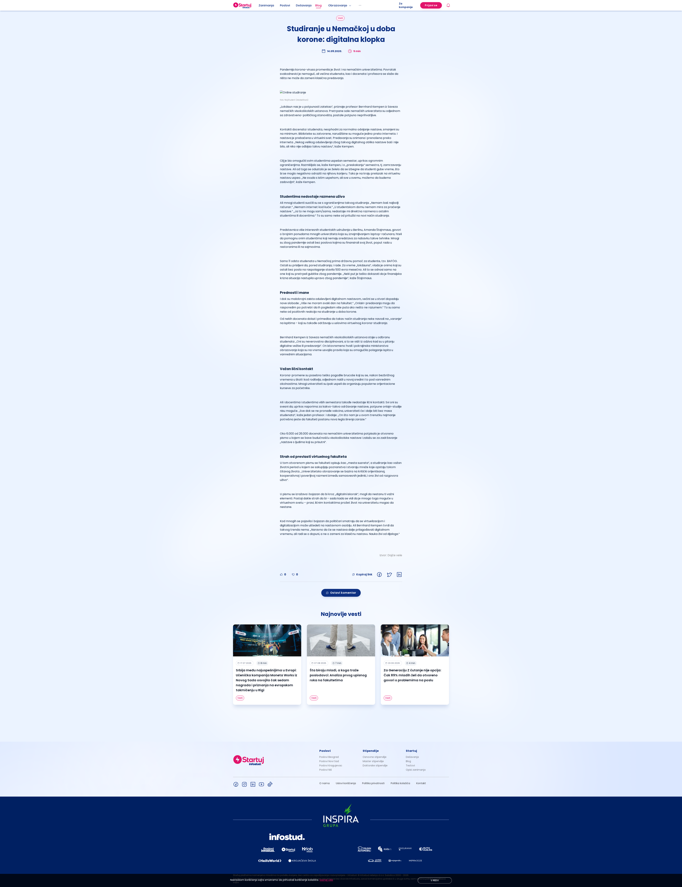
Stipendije (371, 751)
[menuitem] (269, 5)
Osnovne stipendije (374, 757)
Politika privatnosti (373, 783)
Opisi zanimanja (416, 770)
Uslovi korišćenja (346, 783)
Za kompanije (406, 5)
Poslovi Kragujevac (330, 765)
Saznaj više (326, 880)
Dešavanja (412, 757)
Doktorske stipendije (375, 765)
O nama (324, 783)
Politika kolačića (400, 783)
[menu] (329, 5)
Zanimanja (266, 5)
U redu (435, 880)
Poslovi (285, 5)
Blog (318, 5)
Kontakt (421, 783)
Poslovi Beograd (329, 757)
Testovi (410, 765)
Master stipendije (373, 761)
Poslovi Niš (325, 770)
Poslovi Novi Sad (329, 761)
